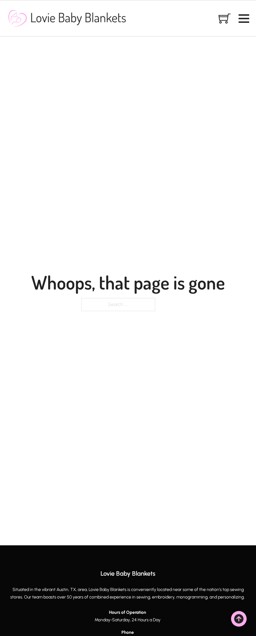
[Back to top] (239, 619)
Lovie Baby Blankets (128, 573)
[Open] (244, 18)
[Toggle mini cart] (224, 18)
